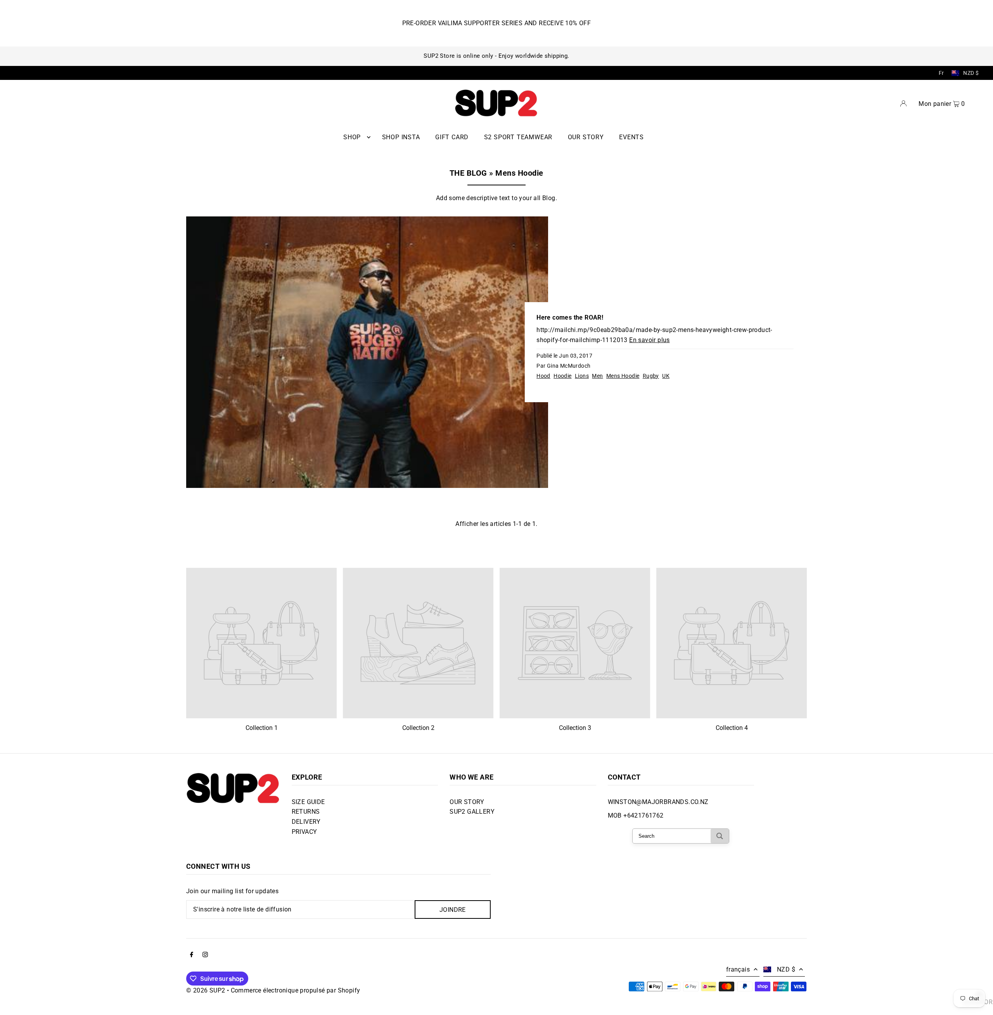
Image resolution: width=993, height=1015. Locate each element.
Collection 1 (262, 727)
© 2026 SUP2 (205, 990)
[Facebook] (191, 955)
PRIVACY (304, 831)
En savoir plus (649, 340)
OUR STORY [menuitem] (586, 137)
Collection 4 (732, 727)
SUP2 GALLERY (472, 811)
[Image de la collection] (261, 643)
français (738, 969)
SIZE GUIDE (308, 802)
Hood (543, 376)
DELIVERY (306, 821)
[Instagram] (205, 955)
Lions (582, 376)
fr (941, 73)
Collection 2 (418, 727)
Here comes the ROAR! (569, 317)
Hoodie (562, 376)
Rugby (651, 376)
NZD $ (971, 73)
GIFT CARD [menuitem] (452, 137)
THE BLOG (468, 173)
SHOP (352, 137)
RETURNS (306, 811)
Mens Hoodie (622, 376)
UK (665, 376)
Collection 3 (575, 727)
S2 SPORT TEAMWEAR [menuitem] (518, 137)
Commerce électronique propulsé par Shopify (295, 990)
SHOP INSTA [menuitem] (401, 137)
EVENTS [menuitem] (631, 137)
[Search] (720, 836)
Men (597, 376)
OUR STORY (467, 802)
